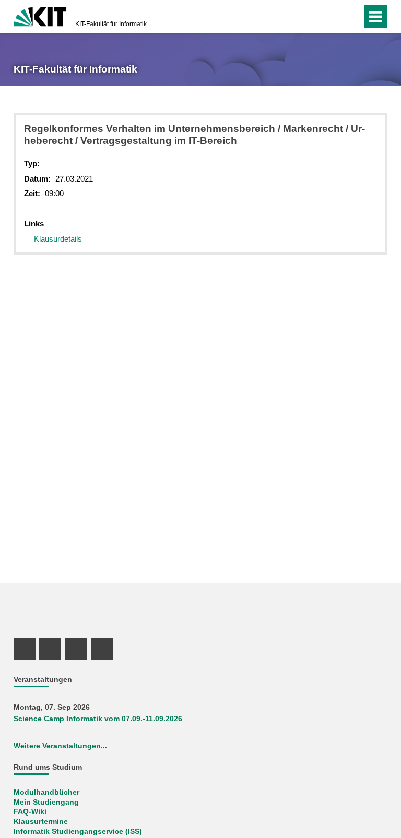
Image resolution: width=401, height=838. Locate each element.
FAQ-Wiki (30, 812)
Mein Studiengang (46, 802)
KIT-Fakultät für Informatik (111, 24)
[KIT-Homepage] (40, 16)
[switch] (351, 16)
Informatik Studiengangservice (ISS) (78, 831)
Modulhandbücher (46, 792)
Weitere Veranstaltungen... (60, 746)
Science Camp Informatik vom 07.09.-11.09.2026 (98, 719)
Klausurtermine (41, 821)
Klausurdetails (58, 238)
